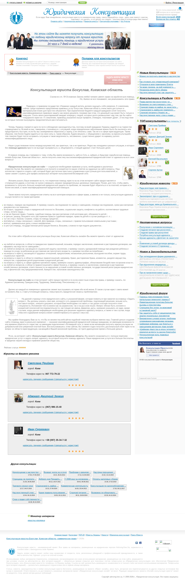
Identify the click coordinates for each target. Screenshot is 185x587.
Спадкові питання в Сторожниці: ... (155, 246)
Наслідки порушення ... (104, 472)
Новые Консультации (154, 72)
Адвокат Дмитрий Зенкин (160, 136)
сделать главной (15, 3)
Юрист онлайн (102, 569)
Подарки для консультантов (101, 58)
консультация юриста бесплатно (58, 569)
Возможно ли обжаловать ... (104, 492)
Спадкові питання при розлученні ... (156, 230)
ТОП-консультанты (153, 120)
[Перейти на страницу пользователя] (18, 370)
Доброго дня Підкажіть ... (50, 479)
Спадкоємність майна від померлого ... (157, 110)
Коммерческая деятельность (74, 486)
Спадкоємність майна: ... (47, 486)
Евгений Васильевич (158, 159)
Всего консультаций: (168, 17)
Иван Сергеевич (155, 148)
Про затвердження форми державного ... (158, 256)
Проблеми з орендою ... (80, 472)
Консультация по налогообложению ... (108, 486)
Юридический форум (154, 293)
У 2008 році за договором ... (77, 479)
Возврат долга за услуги (55, 472)
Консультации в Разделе (156, 98)
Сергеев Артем (155, 170)
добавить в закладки (33, 3)
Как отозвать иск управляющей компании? (159, 82)
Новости (104, 535)
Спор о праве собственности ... (26, 499)
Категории (73, 535)
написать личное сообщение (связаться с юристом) (51, 379)
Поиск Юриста (137, 535)
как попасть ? (174, 121)
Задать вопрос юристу (26, 553)
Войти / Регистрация (175, 3)
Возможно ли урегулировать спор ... (156, 104)
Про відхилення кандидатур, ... (153, 264)
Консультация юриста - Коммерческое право (28, 73)
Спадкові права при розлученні (153, 232)
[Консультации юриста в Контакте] (137, 543)
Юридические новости (155, 183)
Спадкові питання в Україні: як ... (154, 112)
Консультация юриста (26, 547)
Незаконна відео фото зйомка (153, 90)
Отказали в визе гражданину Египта (156, 84)
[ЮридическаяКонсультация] (90, 13)
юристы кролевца (36, 520)
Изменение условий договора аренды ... (158, 243)
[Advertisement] (157, 52)
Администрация (60, 535)
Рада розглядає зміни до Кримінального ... (159, 204)
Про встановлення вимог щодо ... (154, 272)
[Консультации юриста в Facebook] (140, 543)
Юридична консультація (119, 535)
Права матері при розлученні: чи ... (155, 102)
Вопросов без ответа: (168, 19)
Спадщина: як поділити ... (24, 479)
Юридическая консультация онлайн (95, 571)
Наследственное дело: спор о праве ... (157, 115)
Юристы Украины (93, 535)
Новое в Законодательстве (158, 251)
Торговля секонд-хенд (22, 486)
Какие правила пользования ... (53, 492)
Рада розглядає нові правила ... (154, 188)
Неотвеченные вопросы (156, 222)
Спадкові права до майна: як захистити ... (158, 107)
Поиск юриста (55, 73)
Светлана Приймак (157, 125)
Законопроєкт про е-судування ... (154, 196)
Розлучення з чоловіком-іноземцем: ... (157, 227)
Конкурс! (22, 58)
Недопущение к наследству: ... (26, 472)
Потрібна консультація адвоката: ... (155, 235)
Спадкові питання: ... (79, 492)
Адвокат (36, 555)
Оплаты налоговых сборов (105, 479)
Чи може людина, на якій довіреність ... (157, 87)
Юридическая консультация (138, 561)
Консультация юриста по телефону (38, 563)
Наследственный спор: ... (24, 492)
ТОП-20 (82, 535)
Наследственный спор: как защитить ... (157, 92)
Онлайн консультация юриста (159, 571)
